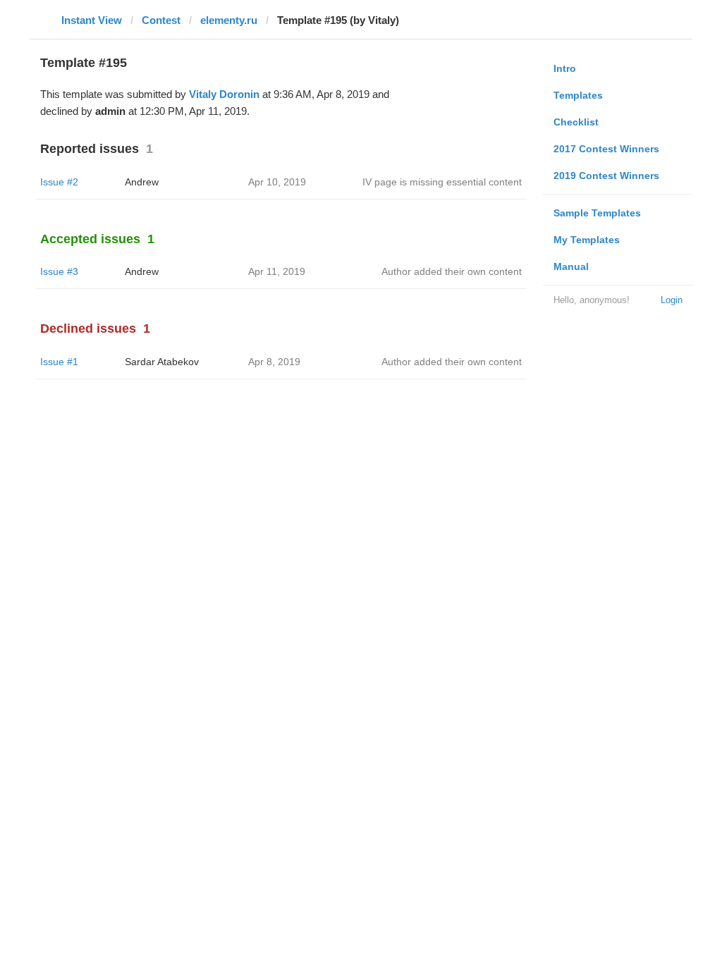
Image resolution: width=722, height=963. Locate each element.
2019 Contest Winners (606, 175)
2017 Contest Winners (606, 148)
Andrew (142, 182)
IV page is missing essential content (442, 182)
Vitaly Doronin (224, 94)
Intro (564, 68)
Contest (161, 20)
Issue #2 (59, 182)
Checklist (576, 122)
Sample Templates (597, 213)
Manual (571, 266)
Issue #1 (59, 361)
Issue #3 (59, 271)
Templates (578, 95)
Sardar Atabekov (162, 361)
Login (672, 300)
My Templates (586, 239)
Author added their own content (451, 271)
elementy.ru (228, 20)
